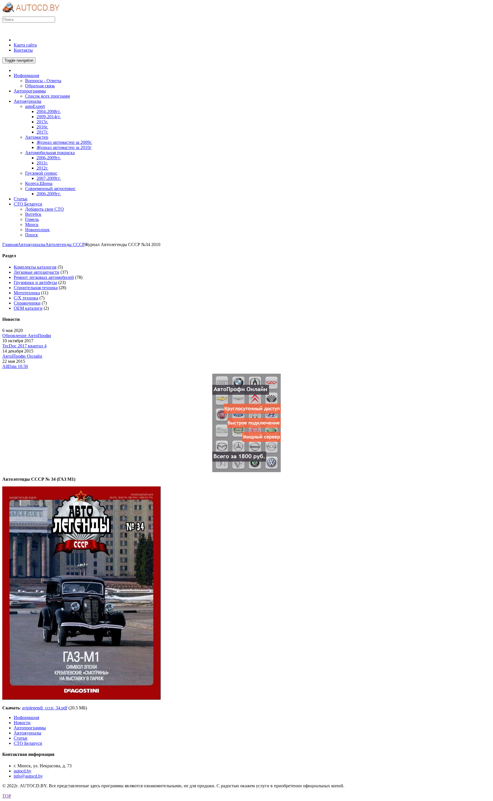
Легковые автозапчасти (36, 272)
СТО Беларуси (28, 743)
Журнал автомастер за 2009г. (64, 142)
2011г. (42, 162)
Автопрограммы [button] (30, 90)
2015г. (42, 121)
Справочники (27, 303)
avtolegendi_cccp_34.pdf (44, 707)
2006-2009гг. (49, 157)
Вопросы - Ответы (43, 80)
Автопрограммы (30, 727)
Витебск (33, 214)
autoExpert (35, 106)
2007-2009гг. (49, 178)
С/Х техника (26, 297)
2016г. (42, 126)
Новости (22, 722)
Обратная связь (40, 85)
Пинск (31, 234)
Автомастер (36, 137)
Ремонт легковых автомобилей (44, 277)
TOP (6, 796)
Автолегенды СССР (64, 244)
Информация (26, 717)
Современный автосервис (50, 188)
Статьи (20, 738)
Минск (32, 224)
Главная (10, 244)
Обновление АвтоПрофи (26, 335)
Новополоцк (37, 229)
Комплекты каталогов (35, 267)
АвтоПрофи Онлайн (22, 356)
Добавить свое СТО (44, 209)
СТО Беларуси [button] (28, 204)
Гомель (32, 219)
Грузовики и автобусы (35, 282)
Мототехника (27, 292)
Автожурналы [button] (27, 101)
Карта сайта (25, 45)
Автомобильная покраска (50, 152)
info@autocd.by (28, 776)
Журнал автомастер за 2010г (64, 147)
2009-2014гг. (49, 116)
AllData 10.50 (15, 366)
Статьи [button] (20, 198)
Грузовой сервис (41, 173)
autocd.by (22, 770)
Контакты (23, 50)
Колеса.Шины (38, 183)
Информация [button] (26, 75)
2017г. (42, 132)
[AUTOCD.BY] (31, 13)
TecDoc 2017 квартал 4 (24, 345)
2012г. (42, 168)
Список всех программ (47, 96)
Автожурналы (31, 244)
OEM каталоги (28, 308)
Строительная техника (36, 287)
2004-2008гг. (49, 111)
